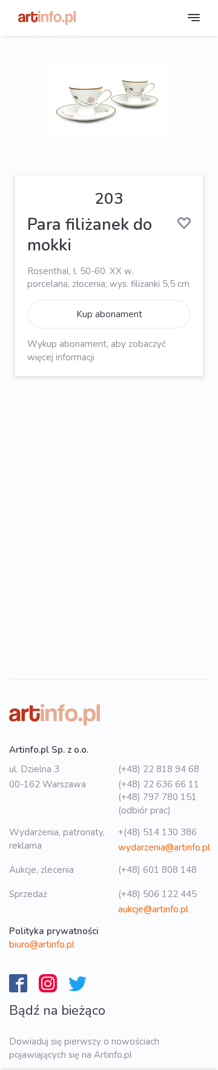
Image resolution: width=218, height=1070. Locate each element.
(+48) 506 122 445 (157, 894)
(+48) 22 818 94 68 (158, 769)
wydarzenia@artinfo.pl (164, 847)
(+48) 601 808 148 (157, 870)
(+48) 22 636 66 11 (158, 784)
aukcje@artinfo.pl (153, 909)
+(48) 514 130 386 (157, 832)
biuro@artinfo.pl (41, 944)
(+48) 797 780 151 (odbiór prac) (157, 803)
